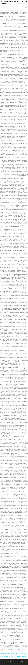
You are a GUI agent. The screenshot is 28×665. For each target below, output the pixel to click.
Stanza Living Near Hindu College (10, 655)
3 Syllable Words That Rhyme (8, 656)
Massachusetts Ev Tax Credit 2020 (8, 657)
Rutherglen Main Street (4, 653)
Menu (26, 7)
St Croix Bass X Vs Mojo (20, 657)
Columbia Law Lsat (13, 653)
